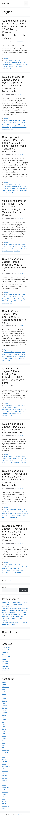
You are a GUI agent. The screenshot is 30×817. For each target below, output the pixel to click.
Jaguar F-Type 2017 (16, 515)
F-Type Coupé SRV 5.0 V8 (15, 513)
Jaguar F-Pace (11, 248)
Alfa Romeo (5, 687)
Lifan (3, 757)
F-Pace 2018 (15, 246)
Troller (4, 803)
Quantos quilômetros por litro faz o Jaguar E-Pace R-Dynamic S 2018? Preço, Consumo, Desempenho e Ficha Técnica (14, 29)
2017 (5, 509)
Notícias (4, 775)
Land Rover (5, 752)
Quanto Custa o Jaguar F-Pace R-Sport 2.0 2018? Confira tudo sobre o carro (14, 317)
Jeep (3, 743)
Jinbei (3, 745)
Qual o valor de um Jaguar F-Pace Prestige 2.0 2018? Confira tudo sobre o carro (14, 264)
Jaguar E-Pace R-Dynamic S (16, 66)
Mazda (4, 764)
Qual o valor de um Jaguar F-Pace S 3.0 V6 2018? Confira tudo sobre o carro (14, 428)
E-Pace (9, 62)
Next (11, 580)
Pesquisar (5, 587)
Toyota (4, 801)
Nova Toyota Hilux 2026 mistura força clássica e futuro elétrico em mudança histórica (12, 618)
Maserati (4, 761)
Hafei (3, 733)
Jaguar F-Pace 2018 (21, 248)
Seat (3, 789)
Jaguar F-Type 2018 (21, 570)
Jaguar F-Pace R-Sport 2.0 (16, 358)
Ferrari (4, 719)
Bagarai (5, 3)
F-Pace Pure (22, 246)
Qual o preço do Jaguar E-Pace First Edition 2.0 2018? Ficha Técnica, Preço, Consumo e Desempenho (14, 144)
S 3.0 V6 (22, 463)
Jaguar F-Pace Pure (7, 251)
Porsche (4, 780)
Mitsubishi (5, 771)
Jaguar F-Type (6, 515)
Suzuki (4, 796)
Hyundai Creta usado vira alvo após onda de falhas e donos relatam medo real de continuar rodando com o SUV (14, 604)
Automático (10, 60)
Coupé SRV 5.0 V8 (12, 511)
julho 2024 (5, 659)
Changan (4, 701)
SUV (10, 68)
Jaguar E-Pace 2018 (12, 190)
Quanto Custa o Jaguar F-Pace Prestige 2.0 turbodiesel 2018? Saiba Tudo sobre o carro (13, 375)
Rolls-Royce (5, 787)
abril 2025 (5, 654)
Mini (3, 768)
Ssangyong (5, 792)
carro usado (18, 60)
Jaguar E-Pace (17, 64)
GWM (3, 731)
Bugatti (4, 694)
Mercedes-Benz (6, 766)
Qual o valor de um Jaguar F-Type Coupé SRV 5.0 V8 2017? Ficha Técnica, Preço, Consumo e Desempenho (14, 478)
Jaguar (6, 58)
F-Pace (9, 246)
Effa (3, 717)
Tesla (3, 799)
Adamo (4, 682)
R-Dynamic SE (6, 129)
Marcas (4, 759)
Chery (3, 703)
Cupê (19, 511)
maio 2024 (5, 661)
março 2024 (5, 666)
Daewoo (4, 712)
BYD (3, 696)
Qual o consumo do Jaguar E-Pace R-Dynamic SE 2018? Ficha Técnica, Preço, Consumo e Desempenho (14, 84)
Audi (3, 689)
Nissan (4, 773)
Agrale (4, 684)
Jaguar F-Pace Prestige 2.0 (17, 301)
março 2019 (5, 668)
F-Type (24, 511)
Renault (4, 785)
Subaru (4, 794)
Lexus (3, 754)
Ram (3, 782)
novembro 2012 (6, 670)
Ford (3, 724)
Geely (3, 726)
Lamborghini (5, 750)
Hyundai (4, 738)
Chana (4, 698)
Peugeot (4, 778)
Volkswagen (5, 806)
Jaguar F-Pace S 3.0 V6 (12, 463)
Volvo (3, 808)
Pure (15, 251)
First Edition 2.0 (13, 188)
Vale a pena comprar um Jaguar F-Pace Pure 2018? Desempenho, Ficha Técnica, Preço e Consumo (14, 208)
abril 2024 (5, 663)
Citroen (4, 710)
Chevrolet (4, 705)
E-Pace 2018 (15, 62)
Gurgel (4, 729)
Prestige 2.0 (5, 303)
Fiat (3, 722)
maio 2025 (5, 652)
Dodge (4, 715)
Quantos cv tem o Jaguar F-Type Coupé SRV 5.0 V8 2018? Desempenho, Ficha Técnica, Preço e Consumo (14, 533)
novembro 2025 (6, 647)
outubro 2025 (6, 649)
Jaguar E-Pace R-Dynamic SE (18, 127)
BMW (3, 691)
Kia (3, 747)
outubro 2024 (6, 656)
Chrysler (4, 708)
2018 (5, 60)
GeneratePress (22, 814)
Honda (4, 736)
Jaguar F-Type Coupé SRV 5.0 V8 (11, 573)
